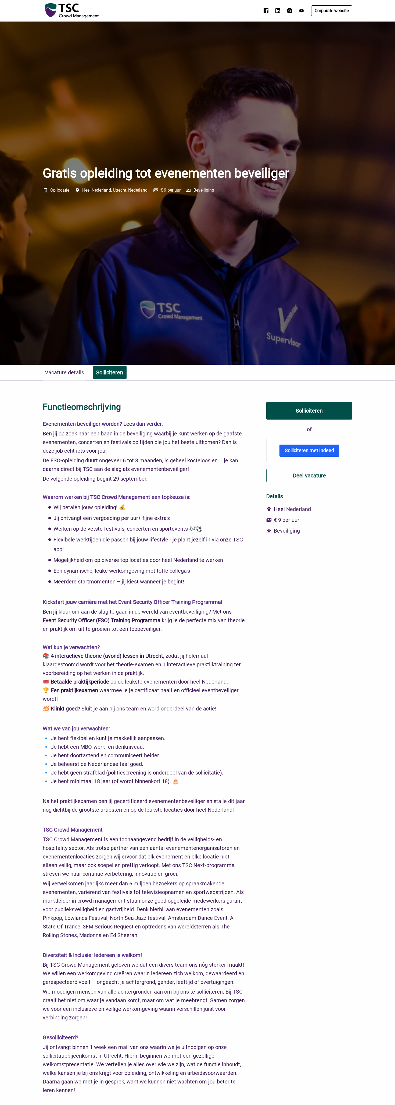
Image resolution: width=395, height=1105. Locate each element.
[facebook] (266, 10)
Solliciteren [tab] (109, 372)
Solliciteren (309, 410)
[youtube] (301, 10)
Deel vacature (309, 475)
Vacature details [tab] (64, 372)
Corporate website (332, 10)
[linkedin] (277, 10)
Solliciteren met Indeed (309, 450)
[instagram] (289, 10)
